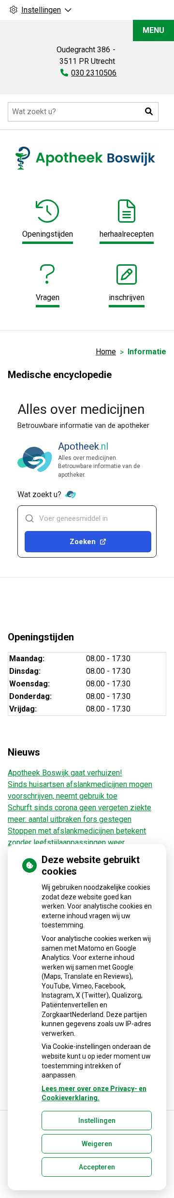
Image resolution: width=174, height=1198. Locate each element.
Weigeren (97, 1144)
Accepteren (97, 1167)
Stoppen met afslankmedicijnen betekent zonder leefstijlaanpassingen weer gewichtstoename (77, 842)
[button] (149, 111)
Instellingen (97, 1120)
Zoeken (83, 541)
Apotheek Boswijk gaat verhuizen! (65, 772)
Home (106, 351)
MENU (153, 30)
